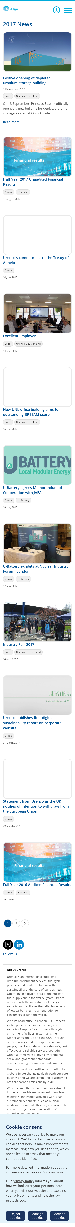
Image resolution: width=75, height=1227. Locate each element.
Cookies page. (53, 1172)
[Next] (25, 923)
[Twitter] (8, 944)
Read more (11, 122)
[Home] (10, 8)
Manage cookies (37, 1216)
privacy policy (23, 1181)
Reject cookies (15, 1216)
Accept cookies (59, 1216)
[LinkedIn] (19, 944)
